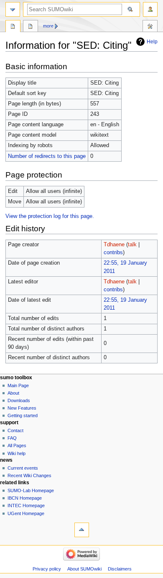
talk (132, 245)
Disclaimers (120, 568)
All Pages (17, 445)
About (13, 392)
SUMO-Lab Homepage (31, 490)
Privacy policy (47, 568)
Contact (15, 430)
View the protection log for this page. (49, 216)
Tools (150, 27)
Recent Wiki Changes (29, 475)
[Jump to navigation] (12, 9)
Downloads (19, 400)
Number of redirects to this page (47, 156)
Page (13, 27)
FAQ (12, 437)
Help (152, 42)
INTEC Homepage (26, 505)
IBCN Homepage (25, 497)
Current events (23, 467)
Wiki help (16, 453)
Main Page (18, 385)
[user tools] (150, 9)
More (48, 25)
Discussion (30, 27)
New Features (22, 407)
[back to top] (81, 530)
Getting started (23, 415)
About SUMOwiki (84, 568)
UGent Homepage (26, 513)
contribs (113, 252)
